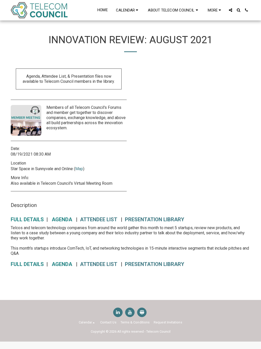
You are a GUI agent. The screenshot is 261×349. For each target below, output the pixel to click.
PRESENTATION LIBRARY (154, 219)
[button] (128, 10)
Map (79, 168)
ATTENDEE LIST (98, 219)
